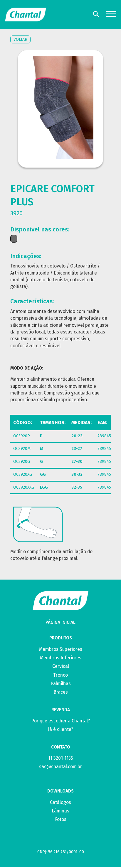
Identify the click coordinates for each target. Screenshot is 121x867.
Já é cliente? (60, 729)
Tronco (60, 675)
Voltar (20, 39)
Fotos (60, 819)
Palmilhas (61, 683)
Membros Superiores (60, 649)
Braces (60, 692)
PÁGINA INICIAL (60, 622)
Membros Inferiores (60, 658)
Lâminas (60, 811)
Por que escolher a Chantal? (60, 721)
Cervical (60, 666)
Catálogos (60, 802)
